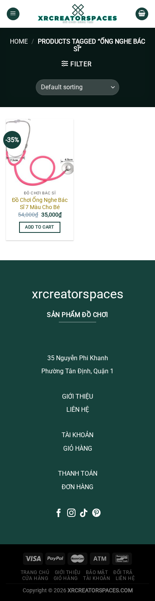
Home (19, 41)
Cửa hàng (35, 578)
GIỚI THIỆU (77, 396)
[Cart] (142, 14)
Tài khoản (96, 578)
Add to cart (39, 227)
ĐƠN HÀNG (77, 487)
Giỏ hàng (66, 578)
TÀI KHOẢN (77, 435)
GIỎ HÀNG (77, 448)
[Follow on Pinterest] (96, 513)
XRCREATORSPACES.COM (100, 590)
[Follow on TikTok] (83, 513)
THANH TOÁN (77, 473)
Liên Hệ (125, 578)
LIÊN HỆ (77, 409)
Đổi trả (122, 572)
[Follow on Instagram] (71, 513)
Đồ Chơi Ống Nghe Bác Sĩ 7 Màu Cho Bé (40, 203)
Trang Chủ (35, 572)
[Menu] (13, 14)
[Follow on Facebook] (58, 513)
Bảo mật (97, 572)
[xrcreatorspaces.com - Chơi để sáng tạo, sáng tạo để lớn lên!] (77, 14)
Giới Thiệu (68, 572)
